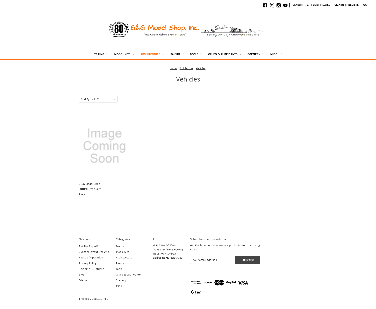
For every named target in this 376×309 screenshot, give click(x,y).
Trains (99, 54)
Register (354, 4)
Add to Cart (104, 149)
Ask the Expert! (88, 246)
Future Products (90, 189)
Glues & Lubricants (223, 54)
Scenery (254, 54)
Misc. (274, 54)
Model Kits (122, 54)
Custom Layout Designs (94, 252)
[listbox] (104, 99)
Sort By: (85, 99)
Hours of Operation (91, 257)
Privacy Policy (87, 263)
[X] (272, 5)
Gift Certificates (318, 4)
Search (298, 4)
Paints (175, 54)
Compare (103, 142)
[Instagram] (279, 5)
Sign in (339, 4)
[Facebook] (265, 5)
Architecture (150, 54)
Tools (194, 54)
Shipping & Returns (91, 269)
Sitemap (84, 280)
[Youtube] (285, 5)
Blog (81, 274)
